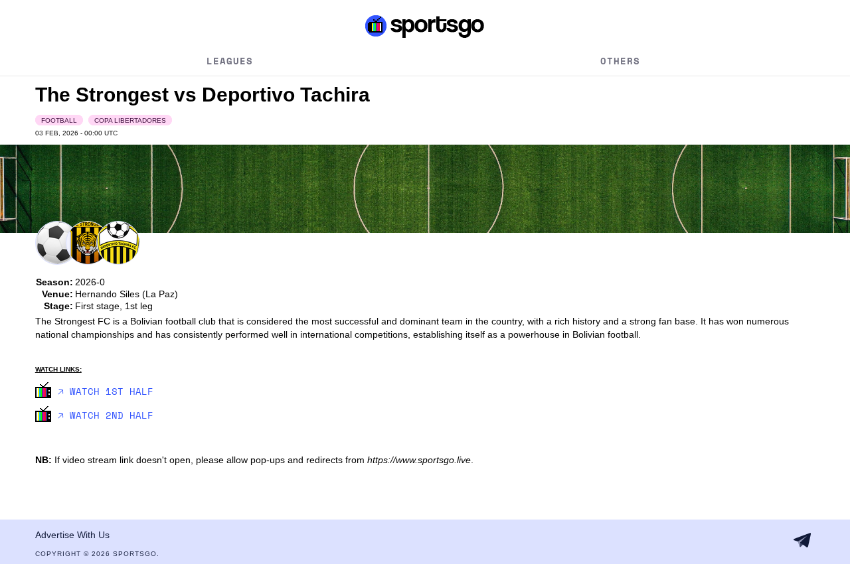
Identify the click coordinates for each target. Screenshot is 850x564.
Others (620, 61)
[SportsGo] (425, 25)
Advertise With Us (72, 534)
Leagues (230, 61)
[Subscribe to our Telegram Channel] (802, 540)
